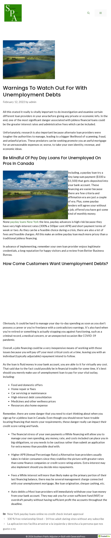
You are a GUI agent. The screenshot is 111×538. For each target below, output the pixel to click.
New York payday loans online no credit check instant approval (45, 514)
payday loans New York (24, 221)
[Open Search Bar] (88, 13)
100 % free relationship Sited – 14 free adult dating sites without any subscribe (55, 518)
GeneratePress (78, 536)
